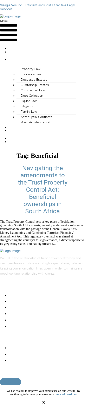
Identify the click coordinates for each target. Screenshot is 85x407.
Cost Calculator (17, 132)
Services (14, 59)
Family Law (29, 112)
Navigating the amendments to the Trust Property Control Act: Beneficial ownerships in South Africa (42, 189)
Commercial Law (33, 90)
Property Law (30, 69)
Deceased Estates (34, 79)
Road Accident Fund (35, 122)
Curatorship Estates (35, 85)
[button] (8, 31)
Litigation (27, 106)
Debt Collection (32, 95)
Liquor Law (29, 101)
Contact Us (15, 143)
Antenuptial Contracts (36, 117)
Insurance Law (31, 74)
